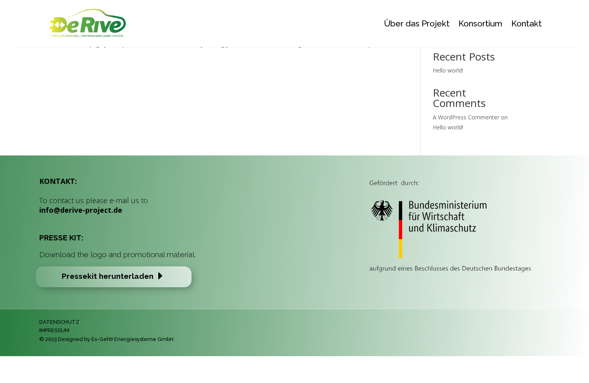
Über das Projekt (417, 23)
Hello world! (448, 70)
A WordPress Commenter (466, 117)
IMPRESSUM (54, 330)
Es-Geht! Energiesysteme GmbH (132, 339)
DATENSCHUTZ (59, 322)
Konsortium (480, 23)
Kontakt (526, 23)
